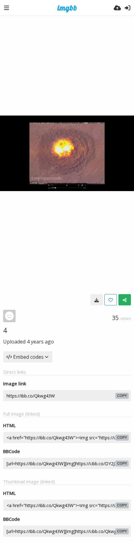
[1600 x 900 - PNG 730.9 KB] (96, 299)
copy (122, 395)
